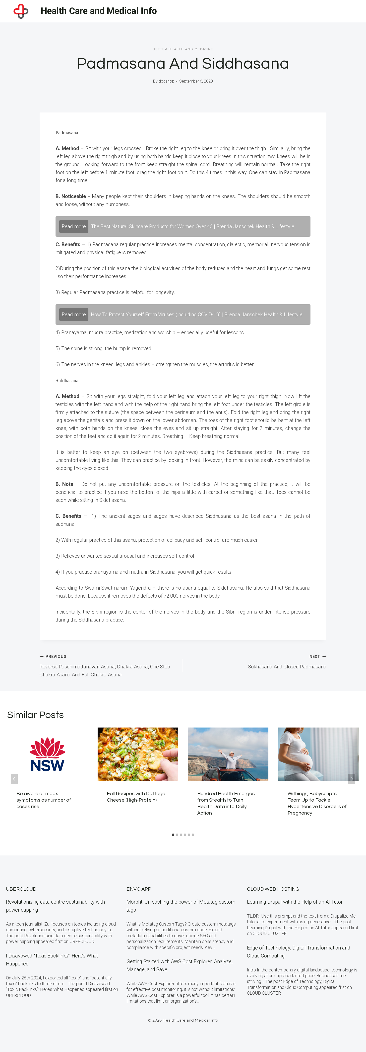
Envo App (138, 889)
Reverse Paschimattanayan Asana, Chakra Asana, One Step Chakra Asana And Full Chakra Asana (105, 666)
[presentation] (47, 754)
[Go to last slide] (14, 779)
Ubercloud (21, 889)
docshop (166, 81)
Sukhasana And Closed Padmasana (287, 662)
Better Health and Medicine (183, 49)
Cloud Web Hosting (273, 889)
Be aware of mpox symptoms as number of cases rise (43, 800)
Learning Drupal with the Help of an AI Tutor (295, 902)
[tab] (173, 835)
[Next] (351, 779)
